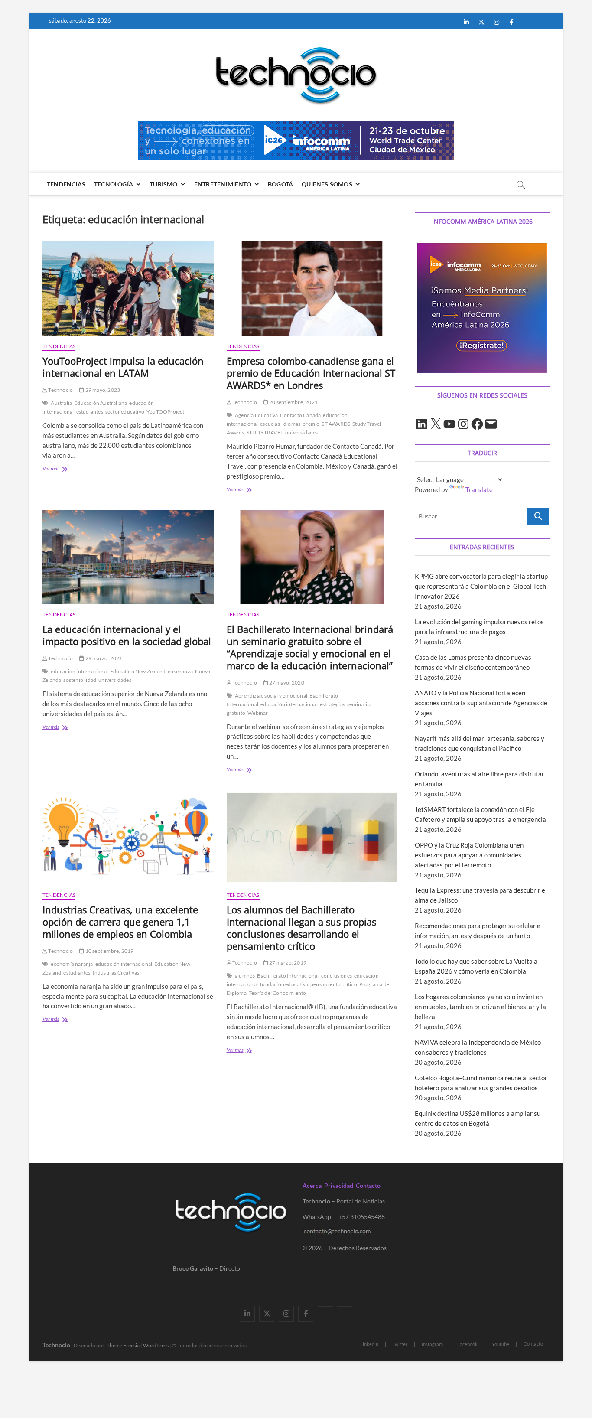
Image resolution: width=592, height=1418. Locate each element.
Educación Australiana (100, 403)
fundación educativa (284, 984)
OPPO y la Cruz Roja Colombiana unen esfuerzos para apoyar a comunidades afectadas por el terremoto (469, 855)
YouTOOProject (165, 411)
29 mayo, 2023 (102, 390)
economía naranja (72, 964)
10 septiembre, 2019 (108, 951)
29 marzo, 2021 (103, 658)
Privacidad (338, 1185)
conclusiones (336, 975)
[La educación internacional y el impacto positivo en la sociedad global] (128, 557)
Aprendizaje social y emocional (271, 695)
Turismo (163, 184)
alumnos (245, 975)
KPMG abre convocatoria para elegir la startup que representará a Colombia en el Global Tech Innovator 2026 (481, 586)
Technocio (60, 390)
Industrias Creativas (116, 972)
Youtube (500, 1344)
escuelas (270, 424)
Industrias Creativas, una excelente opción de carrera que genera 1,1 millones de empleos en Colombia (120, 921)
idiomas (291, 424)
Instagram (432, 1344)
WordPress (156, 1345)
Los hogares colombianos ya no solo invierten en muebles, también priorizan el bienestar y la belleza (480, 1006)
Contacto (368, 1185)
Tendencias (66, 184)
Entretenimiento (222, 184)
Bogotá (280, 184)
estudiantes (89, 411)
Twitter (400, 1344)
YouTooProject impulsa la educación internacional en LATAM (123, 366)
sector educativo (124, 411)
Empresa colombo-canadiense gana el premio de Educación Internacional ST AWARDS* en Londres (311, 372)
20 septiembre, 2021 (293, 402)
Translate (479, 489)
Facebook (467, 1344)
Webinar (257, 713)
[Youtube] (325, 1306)
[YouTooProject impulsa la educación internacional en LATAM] (128, 288)
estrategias (332, 704)
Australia (61, 403)
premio (311, 424)
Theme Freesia (123, 1345)
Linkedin (369, 1344)
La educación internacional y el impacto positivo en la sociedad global (126, 635)
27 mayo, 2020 (286, 682)
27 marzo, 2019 (287, 962)
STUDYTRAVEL (265, 432)
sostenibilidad (79, 680)
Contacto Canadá (300, 415)
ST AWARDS (336, 424)
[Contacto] (344, 1306)
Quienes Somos (327, 184)
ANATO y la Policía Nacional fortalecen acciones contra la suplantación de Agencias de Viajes (481, 703)
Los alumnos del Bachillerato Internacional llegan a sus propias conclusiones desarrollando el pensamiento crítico (301, 927)
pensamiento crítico (333, 984)
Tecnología (113, 184)
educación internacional (79, 671)
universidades (301, 432)
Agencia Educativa (256, 415)
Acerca (312, 1185)
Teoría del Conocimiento (277, 993)
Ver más (66, 469)
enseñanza (180, 671)
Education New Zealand (138, 671)
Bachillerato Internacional (288, 975)
